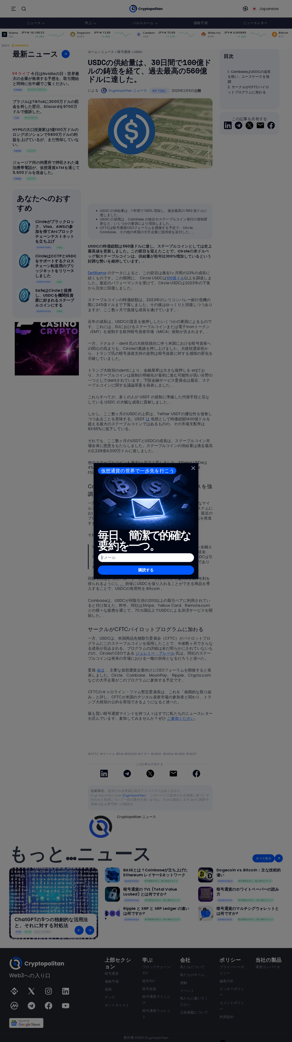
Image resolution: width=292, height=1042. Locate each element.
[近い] (193, 468)
